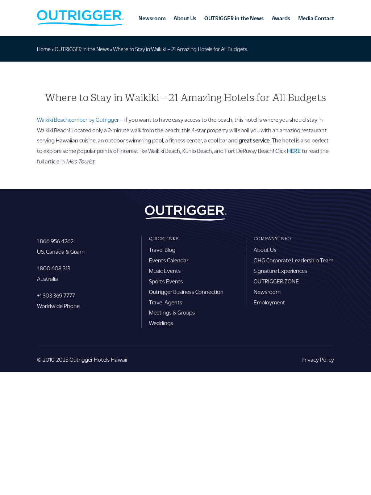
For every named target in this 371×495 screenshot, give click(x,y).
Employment (269, 302)
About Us (185, 18)
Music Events (165, 270)
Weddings (161, 323)
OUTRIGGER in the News (234, 18)
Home (44, 49)
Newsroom (152, 18)
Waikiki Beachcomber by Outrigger (78, 119)
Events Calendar (168, 260)
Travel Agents (165, 302)
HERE (294, 150)
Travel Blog (162, 249)
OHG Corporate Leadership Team (293, 260)
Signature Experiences (280, 270)
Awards (281, 18)
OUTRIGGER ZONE (276, 281)
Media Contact (316, 18)
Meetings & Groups (172, 312)
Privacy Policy (317, 359)
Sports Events (166, 281)
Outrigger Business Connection (186, 291)
